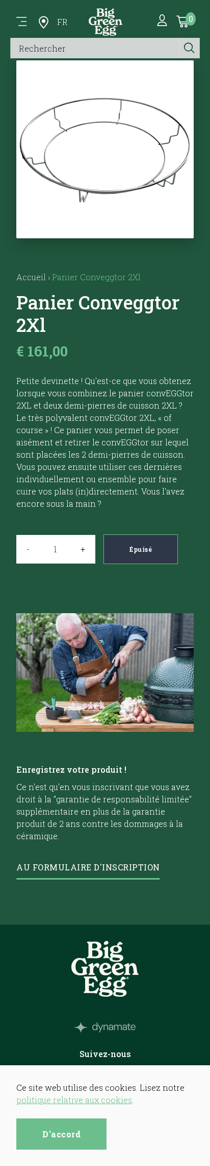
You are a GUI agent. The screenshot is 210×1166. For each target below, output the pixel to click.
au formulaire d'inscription (88, 867)
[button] (105, 225)
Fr (62, 21)
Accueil (31, 277)
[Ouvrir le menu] (21, 22)
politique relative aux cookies (74, 1099)
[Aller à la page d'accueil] (105, 22)
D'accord (61, 1134)
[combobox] (95, 48)
